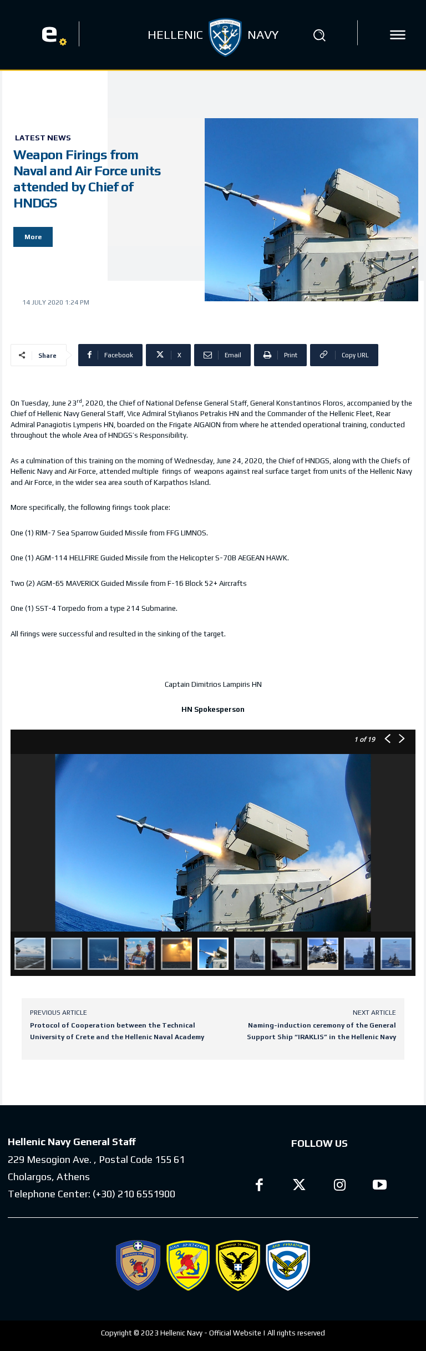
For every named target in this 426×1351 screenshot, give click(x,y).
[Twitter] (299, 1186)
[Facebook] (259, 1186)
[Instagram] (339, 1186)
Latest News (43, 137)
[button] (319, 35)
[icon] (398, 35)
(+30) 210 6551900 (134, 1194)
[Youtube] (380, 1186)
